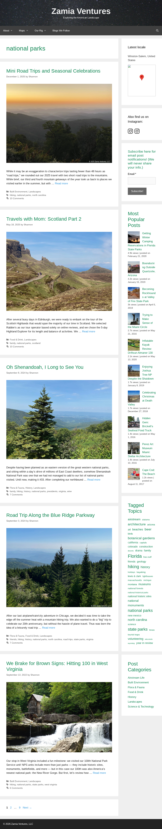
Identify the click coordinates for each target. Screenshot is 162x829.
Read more (61, 183)
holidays (131, 572)
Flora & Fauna (17, 488)
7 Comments (16, 494)
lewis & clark (134, 576)
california (133, 542)
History (28, 488)
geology (141, 561)
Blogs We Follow (61, 30)
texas (152, 630)
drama (138, 550)
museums (144, 584)
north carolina (39, 195)
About (6, 30)
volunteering (135, 638)
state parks (79, 639)
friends (13, 639)
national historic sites (139, 596)
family (13, 343)
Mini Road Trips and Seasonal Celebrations (53, 71)
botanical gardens (141, 538)
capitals (143, 543)
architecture (137, 524)
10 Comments (17, 198)
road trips (68, 639)
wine (69, 491)
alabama (146, 520)
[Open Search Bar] (157, 30)
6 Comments (16, 788)
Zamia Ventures (81, 11)
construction (146, 546)
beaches (137, 529)
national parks (24, 195)
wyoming (131, 643)
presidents (52, 491)
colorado (133, 546)
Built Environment (18, 191)
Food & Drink (16, 339)
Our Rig (39, 30)
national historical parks (138, 592)
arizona (151, 524)
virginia (62, 491)
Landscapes (35, 191)
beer (148, 529)
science (132, 624)
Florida (135, 556)
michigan (147, 580)
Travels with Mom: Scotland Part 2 (43, 219)
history (27, 491)
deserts (131, 551)
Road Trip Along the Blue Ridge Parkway (50, 515)
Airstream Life (136, 677)
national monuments (136, 603)
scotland (36, 343)
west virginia (51, 784)
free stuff (147, 557)
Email (132, 174)
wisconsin (149, 639)
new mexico (134, 615)
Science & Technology (141, 706)
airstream (134, 519)
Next (27, 807)
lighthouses (148, 576)
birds (130, 533)
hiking (13, 195)
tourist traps (134, 634)
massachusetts (135, 580)
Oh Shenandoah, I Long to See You (44, 367)
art (129, 529)
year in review (144, 643)
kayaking (141, 572)
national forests (135, 588)
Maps (22, 30)
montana (132, 584)
